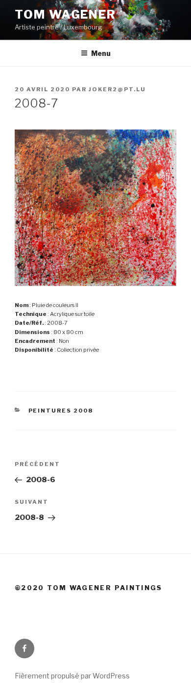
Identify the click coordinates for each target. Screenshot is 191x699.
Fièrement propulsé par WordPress (72, 676)
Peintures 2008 (61, 410)
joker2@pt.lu (117, 89)
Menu (101, 53)
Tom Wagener (65, 14)
